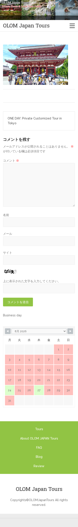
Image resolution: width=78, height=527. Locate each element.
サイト (7, 252)
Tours (39, 429)
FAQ (39, 447)
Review (39, 466)
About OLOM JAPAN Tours (39, 438)
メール (7, 233)
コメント (11, 160)
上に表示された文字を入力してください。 (32, 281)
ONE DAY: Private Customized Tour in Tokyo (35, 121)
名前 (6, 215)
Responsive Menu (72, 25)
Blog (39, 456)
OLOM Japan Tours (26, 25)
